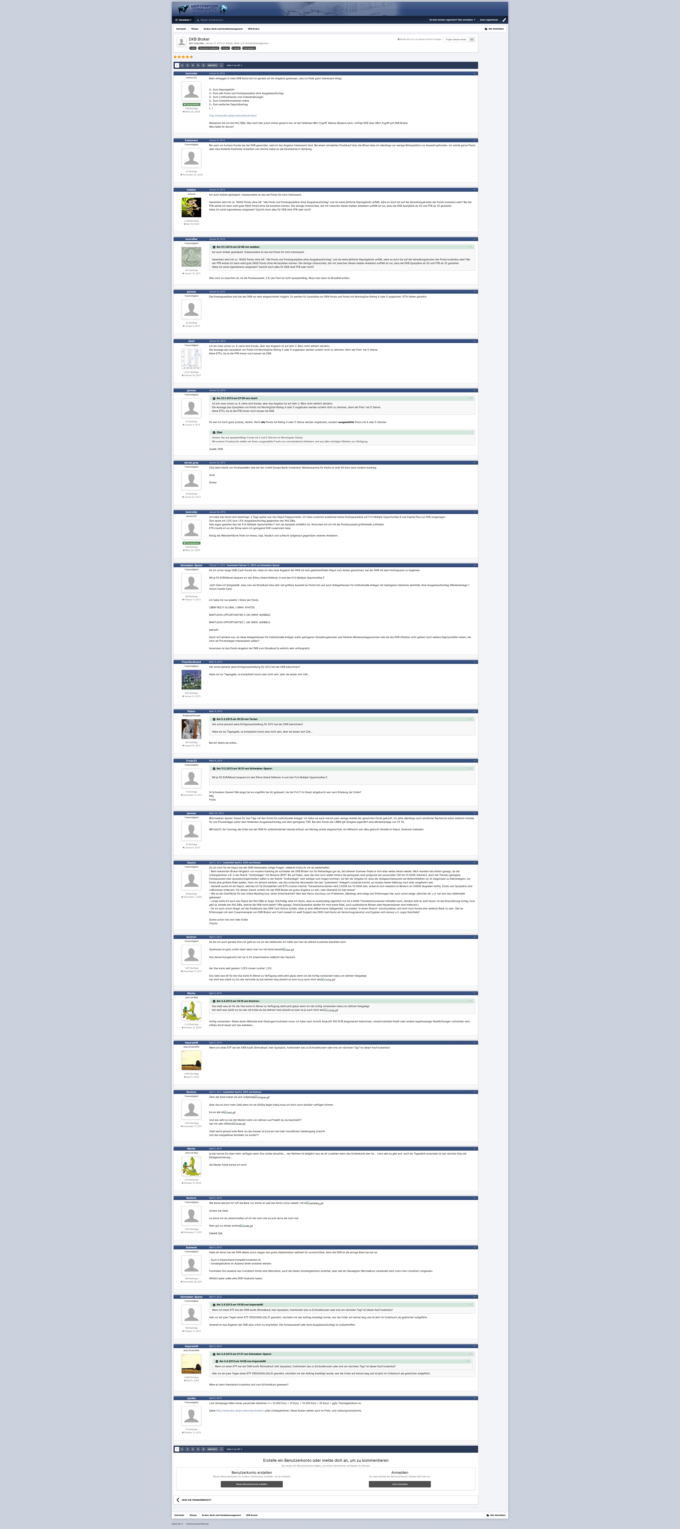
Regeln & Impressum (211, 19)
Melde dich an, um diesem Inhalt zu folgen (420, 39)
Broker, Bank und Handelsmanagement (247, 43)
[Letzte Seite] (221, 65)
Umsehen (183, 19)
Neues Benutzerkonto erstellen (251, 1484)
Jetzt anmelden (400, 1484)
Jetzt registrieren (489, 19)
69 (472, 39)
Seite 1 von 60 (234, 65)
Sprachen (177, 1523)
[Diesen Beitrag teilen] (474, 73)
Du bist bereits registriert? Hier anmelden (452, 19)
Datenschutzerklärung (197, 1523)
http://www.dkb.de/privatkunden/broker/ (233, 115)
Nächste (212, 65)
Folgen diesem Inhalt (456, 39)
